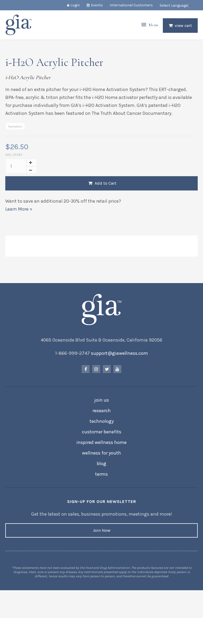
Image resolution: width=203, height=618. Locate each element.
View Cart (183, 25)
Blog (101, 463)
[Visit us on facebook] (86, 369)
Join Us (101, 400)
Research (102, 410)
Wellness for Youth (101, 453)
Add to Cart (105, 183)
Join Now (101, 530)
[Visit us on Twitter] (107, 369)
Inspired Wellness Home (101, 442)
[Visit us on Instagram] (96, 369)
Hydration (15, 126)
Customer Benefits (101, 432)
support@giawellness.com (119, 353)
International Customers (131, 5)
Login (75, 5)
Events (97, 5)
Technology (102, 421)
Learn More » (18, 209)
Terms (101, 474)
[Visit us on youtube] (117, 369)
